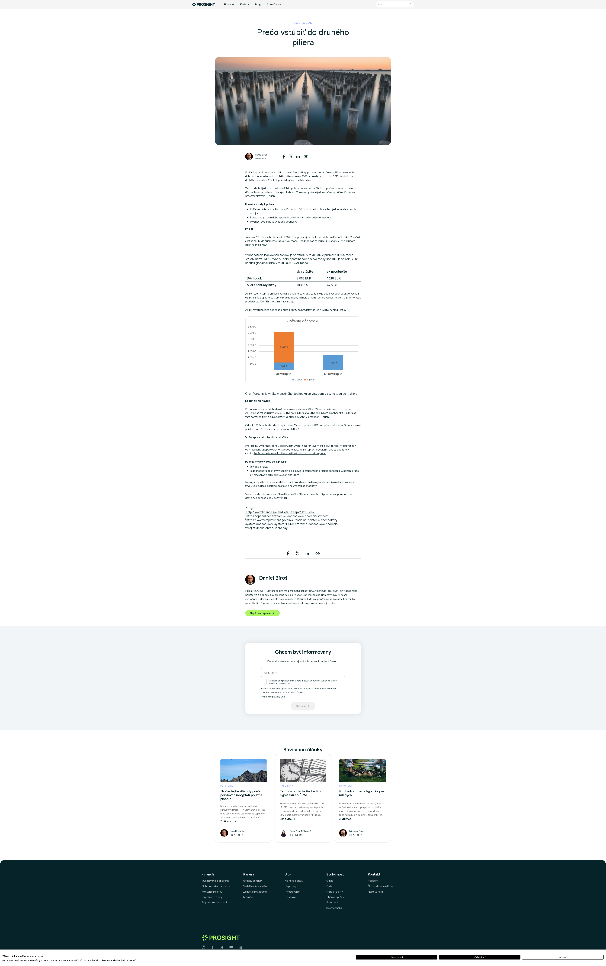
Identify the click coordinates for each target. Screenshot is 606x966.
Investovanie (292, 891)
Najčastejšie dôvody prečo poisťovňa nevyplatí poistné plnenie (241, 795)
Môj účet (248, 897)
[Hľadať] (411, 4)
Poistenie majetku (212, 891)
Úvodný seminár (252, 880)
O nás (329, 880)
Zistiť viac (226, 821)
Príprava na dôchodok (215, 902)
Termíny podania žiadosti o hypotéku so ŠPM (300, 793)
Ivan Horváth (237, 831)
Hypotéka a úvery (212, 897)
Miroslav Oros (356, 831)
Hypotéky (291, 886)
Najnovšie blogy (294, 880)
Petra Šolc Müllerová (300, 831)
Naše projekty (334, 891)
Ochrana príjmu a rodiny (216, 886)
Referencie (332, 902)
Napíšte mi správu (260, 613)
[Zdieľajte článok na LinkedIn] (298, 155)
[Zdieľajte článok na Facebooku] (284, 155)
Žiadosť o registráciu (255, 891)
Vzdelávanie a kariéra (255, 886)
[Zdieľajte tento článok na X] (291, 155)
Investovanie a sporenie (215, 880)
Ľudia (329, 886)
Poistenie (290, 897)
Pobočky (373, 880)
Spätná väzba (334, 908)
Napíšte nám (375, 891)
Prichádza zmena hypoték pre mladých (361, 793)
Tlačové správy (335, 897)
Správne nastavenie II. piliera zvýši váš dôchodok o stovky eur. (289, 453)
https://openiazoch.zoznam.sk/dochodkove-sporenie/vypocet (287, 516)
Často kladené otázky (380, 886)
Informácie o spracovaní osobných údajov (282, 692)
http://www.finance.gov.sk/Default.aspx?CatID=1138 (280, 512)
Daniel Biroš (261, 154)
